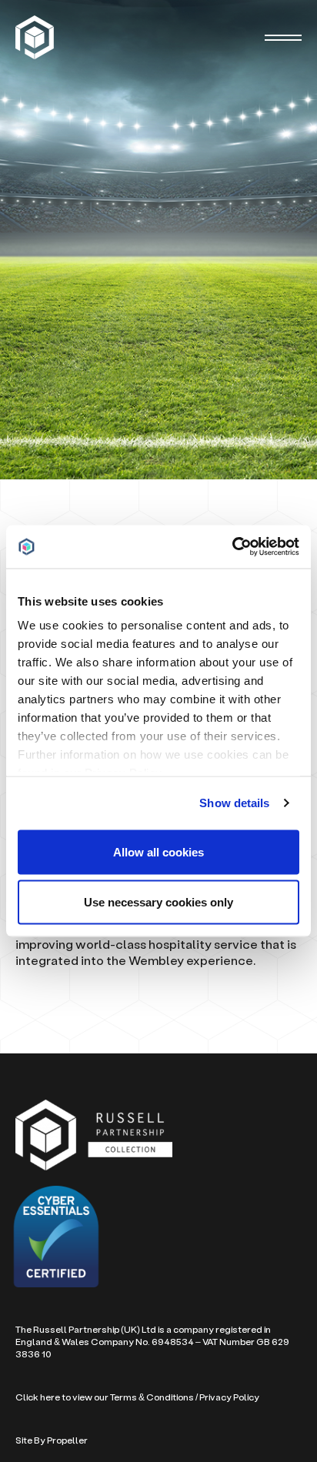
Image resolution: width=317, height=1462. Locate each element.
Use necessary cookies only (158, 902)
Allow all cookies (158, 851)
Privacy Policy (229, 1397)
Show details (234, 802)
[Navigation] (283, 37)
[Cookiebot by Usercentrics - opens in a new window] (232, 547)
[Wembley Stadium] (36, 37)
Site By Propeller (51, 1440)
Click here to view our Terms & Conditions (104, 1397)
